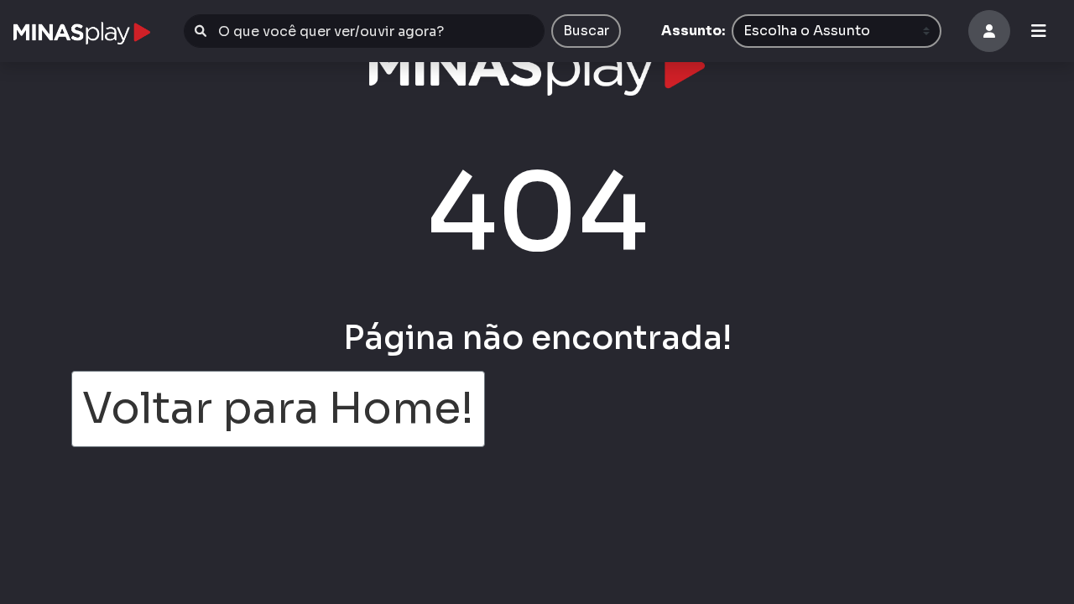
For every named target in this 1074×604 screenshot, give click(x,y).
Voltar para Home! (278, 408)
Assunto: (693, 30)
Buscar (586, 30)
